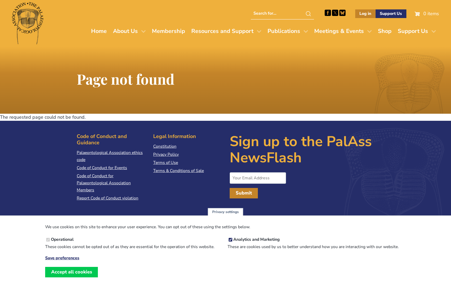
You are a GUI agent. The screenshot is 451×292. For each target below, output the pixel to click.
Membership (168, 31)
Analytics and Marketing (256, 239)
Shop (384, 31)
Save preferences (62, 258)
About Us (125, 31)
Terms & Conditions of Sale (178, 171)
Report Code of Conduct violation (107, 198)
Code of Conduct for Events (102, 168)
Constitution (164, 146)
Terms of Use (165, 162)
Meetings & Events (339, 31)
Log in (365, 13)
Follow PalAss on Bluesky (342, 13)
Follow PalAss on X (335, 13)
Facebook (328, 13)
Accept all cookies (71, 272)
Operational (62, 239)
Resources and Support (222, 31)
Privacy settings (225, 211)
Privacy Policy (166, 154)
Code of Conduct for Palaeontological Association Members (104, 183)
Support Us (391, 13)
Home (99, 31)
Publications (284, 31)
